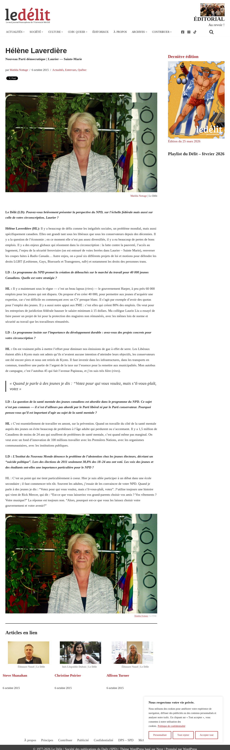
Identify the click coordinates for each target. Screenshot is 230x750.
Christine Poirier (68, 675)
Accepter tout (206, 735)
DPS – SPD (126, 740)
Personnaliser (160, 735)
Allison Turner (118, 675)
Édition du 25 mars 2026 (184, 141)
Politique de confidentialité (171, 726)
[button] (24, 32)
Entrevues (70, 70)
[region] (183, 720)
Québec (82, 70)
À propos (120, 32)
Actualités (58, 70)
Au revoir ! (216, 25)
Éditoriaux (100, 32)
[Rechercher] (216, 32)
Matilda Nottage (19, 70)
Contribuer (65, 740)
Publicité (83, 740)
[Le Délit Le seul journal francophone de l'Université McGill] (27, 16)
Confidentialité (103, 740)
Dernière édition (183, 56)
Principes (47, 740)
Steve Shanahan (15, 675)
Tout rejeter (183, 735)
